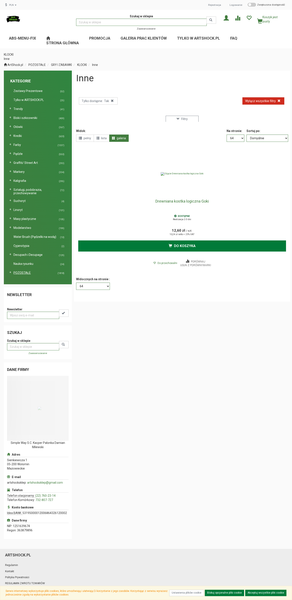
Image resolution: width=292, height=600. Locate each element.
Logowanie (236, 4)
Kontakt (9, 571)
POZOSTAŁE (37, 65)
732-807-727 (44, 500)
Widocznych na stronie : (93, 279)
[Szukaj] (211, 20)
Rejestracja (214, 4)
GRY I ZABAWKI (61, 65)
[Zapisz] (64, 313)
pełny (87, 138)
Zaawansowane (146, 28)
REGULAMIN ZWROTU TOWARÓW (25, 583)
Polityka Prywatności (17, 577)
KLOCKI (82, 65)
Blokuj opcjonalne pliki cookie (224, 592)
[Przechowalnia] (248, 17)
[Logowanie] (226, 17)
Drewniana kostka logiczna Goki (182, 201)
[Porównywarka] (237, 17)
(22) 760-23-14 (45, 495)
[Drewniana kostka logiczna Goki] (182, 173)
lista (103, 138)
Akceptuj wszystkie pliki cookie (266, 592)
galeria (121, 138)
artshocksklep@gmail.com (45, 482)
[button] (13, 5)
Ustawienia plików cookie (186, 592)
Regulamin (11, 565)
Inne (95, 65)
